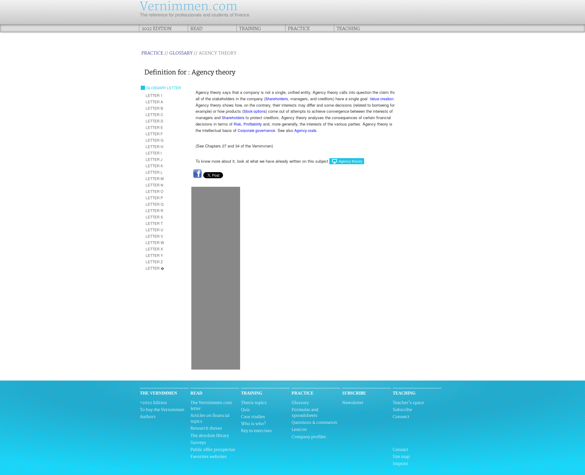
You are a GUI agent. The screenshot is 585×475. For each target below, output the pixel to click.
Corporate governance (256, 130)
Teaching (348, 28)
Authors (148, 416)
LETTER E (154, 127)
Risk (237, 123)
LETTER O (154, 191)
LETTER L (154, 172)
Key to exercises (256, 430)
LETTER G (154, 140)
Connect (401, 416)
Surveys (198, 442)
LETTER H (154, 146)
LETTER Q (154, 204)
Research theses (206, 428)
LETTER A (154, 101)
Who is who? (253, 423)
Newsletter (352, 402)
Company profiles (309, 436)
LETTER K (154, 165)
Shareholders (276, 98)
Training (250, 28)
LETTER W (155, 242)
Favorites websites (208, 456)
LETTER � (155, 268)
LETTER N (154, 184)
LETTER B (154, 108)
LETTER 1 (154, 95)
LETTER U (154, 229)
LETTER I (153, 152)
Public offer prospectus (212, 449)
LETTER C (154, 114)
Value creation (382, 98)
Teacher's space (408, 402)
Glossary (181, 53)
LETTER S (154, 216)
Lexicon (299, 429)
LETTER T (154, 223)
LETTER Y (154, 255)
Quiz (245, 409)
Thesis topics (254, 402)
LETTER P (154, 197)
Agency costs (305, 130)
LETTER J (154, 159)
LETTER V (154, 236)
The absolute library (209, 435)
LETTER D (154, 120)
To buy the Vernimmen (162, 409)
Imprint (400, 463)
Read (196, 28)
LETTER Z (154, 261)
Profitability (252, 123)
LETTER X (154, 248)
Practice (299, 28)
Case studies (253, 416)
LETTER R (154, 210)
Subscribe (402, 409)
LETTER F (154, 133)
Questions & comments (314, 422)
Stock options (254, 111)
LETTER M (155, 178)
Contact (400, 449)
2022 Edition (157, 28)
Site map (401, 456)
